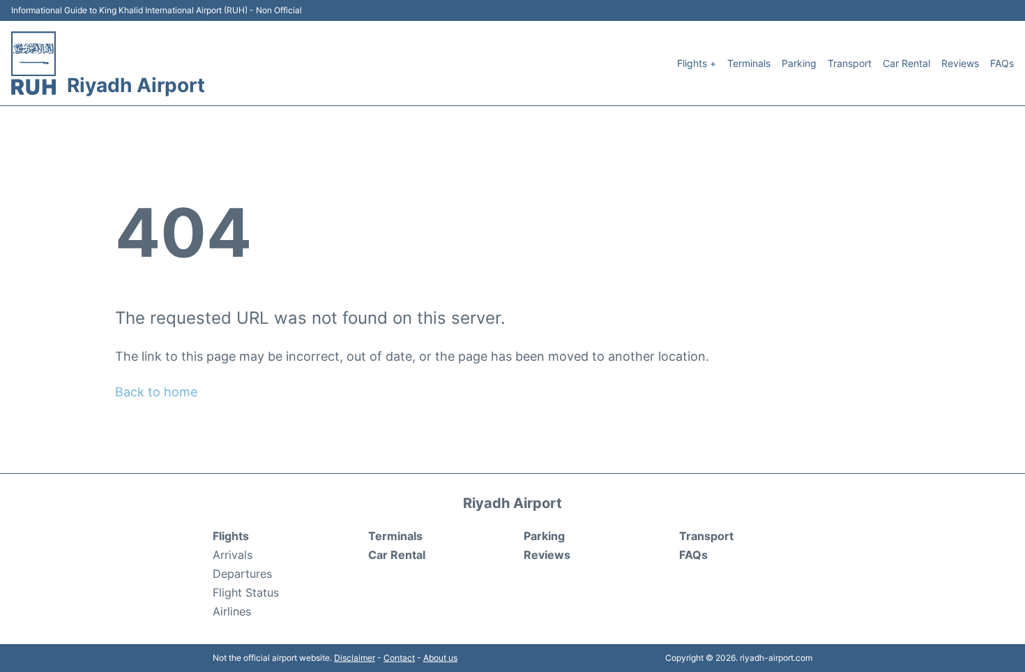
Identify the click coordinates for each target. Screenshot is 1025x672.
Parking (799, 63)
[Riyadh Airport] (33, 63)
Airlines (232, 611)
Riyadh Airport (136, 85)
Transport (850, 63)
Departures (242, 574)
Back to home (156, 391)
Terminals (748, 63)
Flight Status (246, 592)
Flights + (696, 63)
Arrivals (232, 555)
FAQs (1002, 63)
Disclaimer (354, 657)
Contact (399, 657)
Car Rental (906, 63)
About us (440, 657)
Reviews (960, 63)
